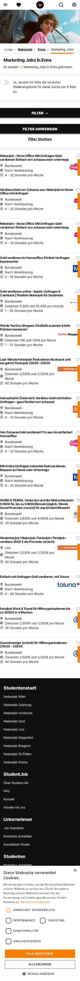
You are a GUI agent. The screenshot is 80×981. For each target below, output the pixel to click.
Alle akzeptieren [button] (40, 954)
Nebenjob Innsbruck (18, 713)
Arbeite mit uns (14, 807)
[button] (40, 973)
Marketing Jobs (62, 49)
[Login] (74, 5)
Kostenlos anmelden (18, 836)
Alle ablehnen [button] (39, 964)
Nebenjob (25, 49)
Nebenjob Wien (15, 696)
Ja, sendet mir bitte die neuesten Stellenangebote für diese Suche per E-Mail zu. (44, 86)
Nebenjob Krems (16, 762)
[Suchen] (63, 4)
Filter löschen (40, 139)
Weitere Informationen (35, 902)
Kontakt (9, 799)
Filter (38, 113)
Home (8, 49)
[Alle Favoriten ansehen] (18, 4)
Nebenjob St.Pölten (17, 754)
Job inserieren (14, 828)
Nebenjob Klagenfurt (18, 737)
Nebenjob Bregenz (17, 746)
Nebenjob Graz (14, 721)
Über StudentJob (16, 783)
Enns (42, 49)
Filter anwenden (40, 129)
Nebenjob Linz (14, 729)
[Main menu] (5, 5)
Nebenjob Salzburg (17, 705)
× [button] (75, 870)
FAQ (7, 791)
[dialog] (40, 923)
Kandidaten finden (17, 844)
